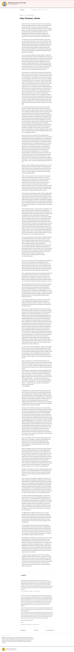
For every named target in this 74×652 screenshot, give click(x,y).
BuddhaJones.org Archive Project (11, 648)
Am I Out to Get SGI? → (50, 630)
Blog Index (36, 630)
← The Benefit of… (23, 630)
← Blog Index (22, 9)
